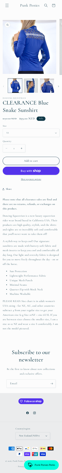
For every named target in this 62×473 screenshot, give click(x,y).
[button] (7, 5)
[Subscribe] (51, 383)
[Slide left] (3, 86)
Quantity (7, 141)
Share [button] (9, 189)
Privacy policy (24, 466)
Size (5, 126)
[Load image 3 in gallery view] (47, 85)
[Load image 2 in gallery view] (31, 85)
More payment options (31, 179)
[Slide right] (58, 86)
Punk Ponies (18, 461)
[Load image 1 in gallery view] (15, 85)
